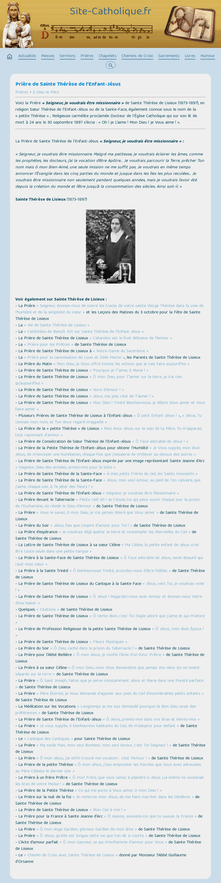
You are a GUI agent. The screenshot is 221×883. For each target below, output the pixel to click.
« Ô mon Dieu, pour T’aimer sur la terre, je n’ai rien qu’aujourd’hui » (98, 381)
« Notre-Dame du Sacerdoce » (121, 351)
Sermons (67, 56)
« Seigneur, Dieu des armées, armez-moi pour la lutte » (65, 468)
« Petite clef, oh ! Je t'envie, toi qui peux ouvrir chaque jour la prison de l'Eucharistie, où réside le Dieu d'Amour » (107, 503)
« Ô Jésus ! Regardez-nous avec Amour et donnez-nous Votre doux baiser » (108, 600)
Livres (190, 56)
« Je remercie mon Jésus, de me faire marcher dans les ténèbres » (133, 797)
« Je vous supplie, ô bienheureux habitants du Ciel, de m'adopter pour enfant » (107, 726)
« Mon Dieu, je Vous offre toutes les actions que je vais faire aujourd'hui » (121, 364)
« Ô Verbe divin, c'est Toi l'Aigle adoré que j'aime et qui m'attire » (110, 620)
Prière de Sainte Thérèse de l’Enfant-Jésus (68, 84)
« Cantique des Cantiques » (48, 739)
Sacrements (168, 56)
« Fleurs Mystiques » (108, 642)
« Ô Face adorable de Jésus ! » (160, 442)
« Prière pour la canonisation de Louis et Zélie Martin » (74, 358)
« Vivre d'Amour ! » (106, 390)
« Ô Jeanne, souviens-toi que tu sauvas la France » (150, 817)
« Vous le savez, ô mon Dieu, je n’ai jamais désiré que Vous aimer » (97, 513)
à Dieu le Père (46, 92)
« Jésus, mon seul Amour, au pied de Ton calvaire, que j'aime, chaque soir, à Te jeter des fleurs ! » (108, 484)
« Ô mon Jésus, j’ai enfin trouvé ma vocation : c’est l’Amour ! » (93, 758)
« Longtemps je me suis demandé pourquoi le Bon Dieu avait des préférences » (105, 710)
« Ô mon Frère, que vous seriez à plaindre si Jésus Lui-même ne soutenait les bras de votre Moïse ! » (109, 781)
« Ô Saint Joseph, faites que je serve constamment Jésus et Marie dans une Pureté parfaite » (109, 684)
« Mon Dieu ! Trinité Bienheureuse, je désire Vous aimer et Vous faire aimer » (110, 406)
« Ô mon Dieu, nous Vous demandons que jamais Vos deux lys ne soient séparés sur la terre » (107, 671)
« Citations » (47, 610)
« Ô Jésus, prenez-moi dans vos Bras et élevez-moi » (151, 720)
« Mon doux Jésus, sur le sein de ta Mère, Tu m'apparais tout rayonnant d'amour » (108, 432)
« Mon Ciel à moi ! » (107, 810)
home (9, 56)
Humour (208, 56)
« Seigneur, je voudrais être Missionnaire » (141, 493)
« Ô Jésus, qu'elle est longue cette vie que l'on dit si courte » (91, 836)
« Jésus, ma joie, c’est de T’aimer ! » (121, 396)
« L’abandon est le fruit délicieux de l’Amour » (130, 338)
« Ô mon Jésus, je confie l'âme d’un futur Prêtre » (119, 655)
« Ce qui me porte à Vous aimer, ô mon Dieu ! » (118, 791)
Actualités (27, 56)
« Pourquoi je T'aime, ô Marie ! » (119, 371)
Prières (87, 56)
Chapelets (107, 56)
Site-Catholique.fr (110, 12)
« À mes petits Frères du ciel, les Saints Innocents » (150, 474)
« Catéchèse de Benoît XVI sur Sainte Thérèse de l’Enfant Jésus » (84, 332)
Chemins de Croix (137, 56)
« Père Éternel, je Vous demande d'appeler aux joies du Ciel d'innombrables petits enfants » (120, 694)
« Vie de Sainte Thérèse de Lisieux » (56, 325)
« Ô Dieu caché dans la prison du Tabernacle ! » (93, 648)
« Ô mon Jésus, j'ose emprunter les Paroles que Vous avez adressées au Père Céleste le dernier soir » (108, 768)
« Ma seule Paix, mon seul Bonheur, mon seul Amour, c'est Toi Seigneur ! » (103, 745)
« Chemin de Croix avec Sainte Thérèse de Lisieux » (71, 855)
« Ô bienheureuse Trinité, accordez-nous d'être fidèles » (120, 571)
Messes (47, 56)
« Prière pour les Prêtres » (48, 345)
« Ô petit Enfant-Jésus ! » (157, 416)
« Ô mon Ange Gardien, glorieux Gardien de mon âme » (86, 829)
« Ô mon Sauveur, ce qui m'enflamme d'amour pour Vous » (113, 842)
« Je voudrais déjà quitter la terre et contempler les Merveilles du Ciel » (125, 532)
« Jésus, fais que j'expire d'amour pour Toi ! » (91, 526)
